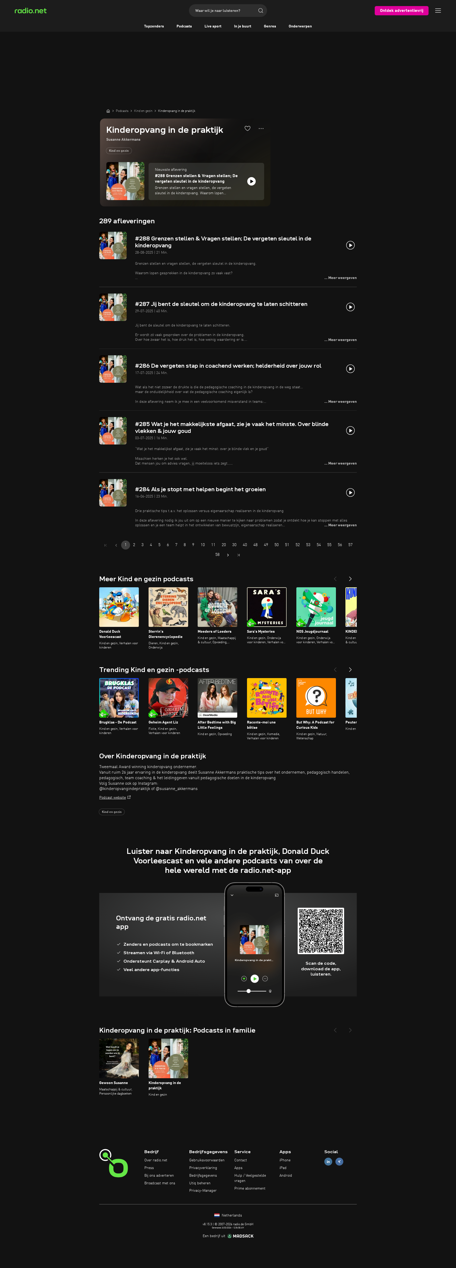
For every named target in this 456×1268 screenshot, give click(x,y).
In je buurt (242, 26)
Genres (270, 26)
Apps (238, 1168)
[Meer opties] (261, 128)
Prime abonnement (249, 1188)
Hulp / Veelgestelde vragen (250, 1178)
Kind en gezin (119, 151)
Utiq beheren (200, 1183)
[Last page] (238, 555)
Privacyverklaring (203, 1168)
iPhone (285, 1160)
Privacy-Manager (203, 1191)
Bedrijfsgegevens (203, 1175)
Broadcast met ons (159, 1183)
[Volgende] (350, 576)
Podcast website (112, 797)
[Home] (108, 111)
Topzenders (154, 26)
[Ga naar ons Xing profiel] (339, 1162)
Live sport (213, 26)
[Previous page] (116, 545)
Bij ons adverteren (159, 1175)
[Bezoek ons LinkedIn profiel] (328, 1162)
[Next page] (228, 555)
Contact (240, 1160)
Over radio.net (155, 1160)
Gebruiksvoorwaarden (207, 1160)
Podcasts (184, 26)
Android (285, 1175)
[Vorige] (335, 576)
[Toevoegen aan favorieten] (247, 128)
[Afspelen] (251, 181)
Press (149, 1168)
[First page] (105, 545)
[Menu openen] (438, 10)
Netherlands (231, 1215)
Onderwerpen (300, 26)
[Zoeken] (261, 10)
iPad (283, 1168)
